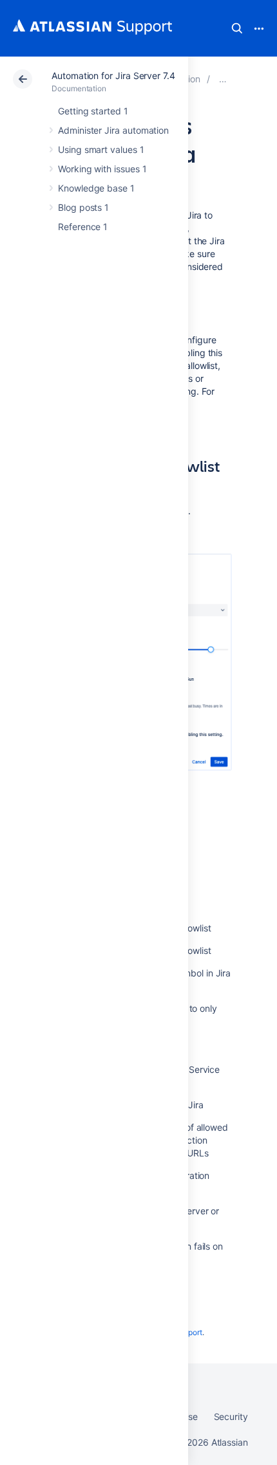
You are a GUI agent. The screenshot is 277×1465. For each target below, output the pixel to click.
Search (237, 28)
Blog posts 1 (83, 207)
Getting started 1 (93, 110)
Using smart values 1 (101, 149)
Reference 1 (83, 226)
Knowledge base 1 (96, 188)
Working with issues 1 (102, 168)
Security (231, 1416)
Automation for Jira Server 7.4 (113, 75)
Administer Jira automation (113, 130)
